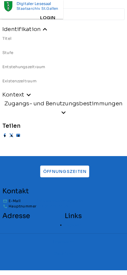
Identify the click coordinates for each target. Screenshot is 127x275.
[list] (63, 62)
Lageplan (73, 225)
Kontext (13, 94)
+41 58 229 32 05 (52, 206)
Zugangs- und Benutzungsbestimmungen (63, 103)
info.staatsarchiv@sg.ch (60, 201)
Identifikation (21, 29)
